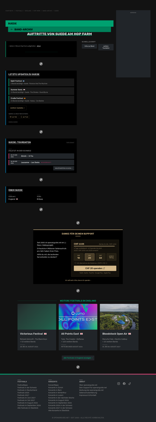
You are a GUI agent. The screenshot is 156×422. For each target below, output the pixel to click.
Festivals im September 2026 (29, 405)
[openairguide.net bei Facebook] (124, 383)
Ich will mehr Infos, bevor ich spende (77, 280)
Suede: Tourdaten (19, 142)
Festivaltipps (23, 385)
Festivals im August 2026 (28, 403)
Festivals (19, 11)
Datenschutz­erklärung (88, 393)
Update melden (13, 121)
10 (78, 257)
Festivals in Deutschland (27, 390)
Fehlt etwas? (70, 142)
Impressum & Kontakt (87, 395)
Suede (56, 11)
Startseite (9, 11)
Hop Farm (36, 11)
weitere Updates (16, 108)
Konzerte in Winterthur (57, 393)
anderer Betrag (111, 256)
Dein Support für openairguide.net (93, 388)
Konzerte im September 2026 (60, 403)
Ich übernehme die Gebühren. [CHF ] (91, 263)
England (28, 11)
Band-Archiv (47, 11)
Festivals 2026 (23, 393)
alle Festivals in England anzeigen (77, 358)
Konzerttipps (53, 385)
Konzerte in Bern (55, 390)
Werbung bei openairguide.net (91, 390)
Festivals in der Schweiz (27, 388)
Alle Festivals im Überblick (28, 408)
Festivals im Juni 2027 (27, 398)
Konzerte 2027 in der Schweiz (60, 408)
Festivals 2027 (23, 395)
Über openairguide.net (88, 385)
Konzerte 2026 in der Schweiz (60, 405)
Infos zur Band (89, 46)
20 (89, 257)
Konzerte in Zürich (55, 388)
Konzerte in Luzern (55, 395)
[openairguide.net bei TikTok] (129, 383)
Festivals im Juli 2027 (26, 400)
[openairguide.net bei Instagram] (118, 383)
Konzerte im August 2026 (58, 400)
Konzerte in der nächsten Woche (61, 398)
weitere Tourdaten (106, 47)
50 (100, 257)
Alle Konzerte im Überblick (58, 410)
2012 (39, 46)
